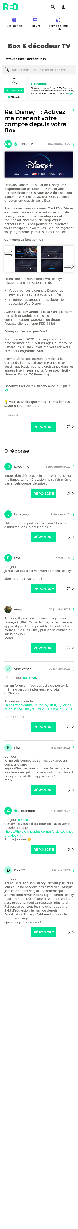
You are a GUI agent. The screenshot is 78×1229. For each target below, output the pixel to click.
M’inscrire (16, 97)
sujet (70, 93)
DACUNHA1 (22, 466)
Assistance (14, 25)
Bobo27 (19, 870)
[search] (53, 7)
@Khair (22, 820)
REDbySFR (25, 144)
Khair (17, 747)
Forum (35, 25)
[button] (63, 7)
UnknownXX (23, 668)
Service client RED (58, 27)
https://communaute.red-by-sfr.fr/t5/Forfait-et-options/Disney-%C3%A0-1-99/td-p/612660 (38, 707)
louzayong (21, 514)
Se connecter (14, 90)
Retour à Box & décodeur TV (25, 59)
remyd (18, 609)
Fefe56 (18, 558)
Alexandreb (26, 810)
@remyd (29, 678)
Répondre (43, 427)
